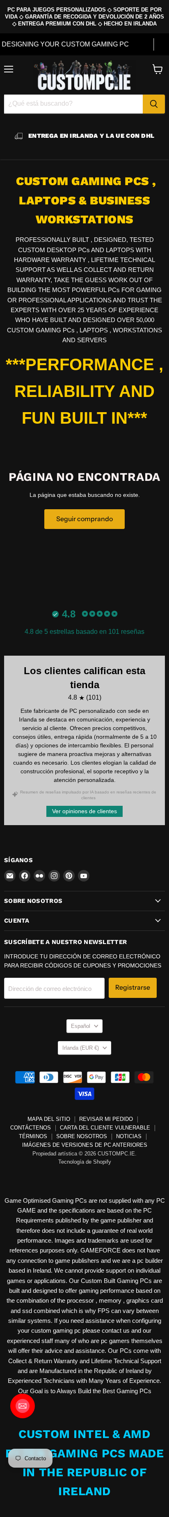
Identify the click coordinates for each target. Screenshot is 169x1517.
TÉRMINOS (33, 1136)
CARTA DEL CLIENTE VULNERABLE (105, 1128)
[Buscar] (154, 104)
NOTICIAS (129, 1136)
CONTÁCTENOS (30, 1128)
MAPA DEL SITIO (48, 1119)
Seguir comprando (84, 519)
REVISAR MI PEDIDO (106, 1119)
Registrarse (132, 987)
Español (80, 1026)
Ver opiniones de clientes (84, 811)
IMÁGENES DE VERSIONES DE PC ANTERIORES (84, 1145)
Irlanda (80, 1048)
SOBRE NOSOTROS (81, 1136)
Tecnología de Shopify (84, 1162)
